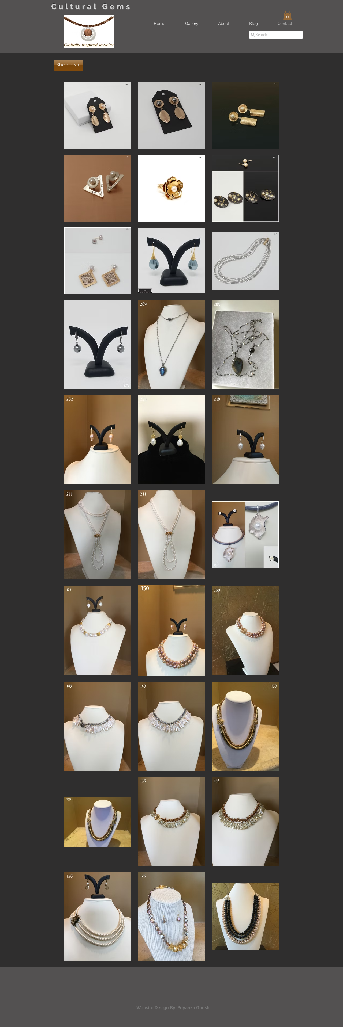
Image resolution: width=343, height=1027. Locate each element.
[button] (287, 15)
